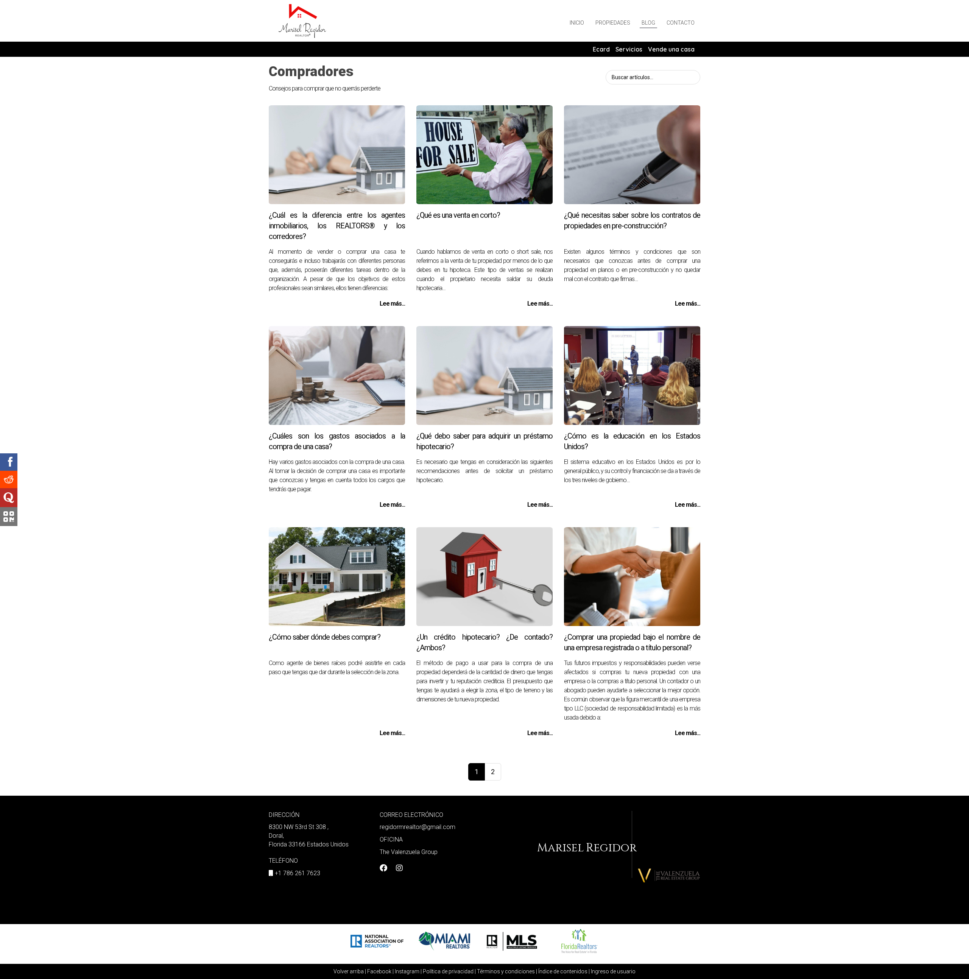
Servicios (628, 49)
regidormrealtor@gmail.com (417, 827)
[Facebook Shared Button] (8, 462)
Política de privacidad (448, 971)
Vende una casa (671, 49)
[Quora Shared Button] (8, 497)
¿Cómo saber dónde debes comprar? (324, 637)
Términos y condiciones (506, 971)
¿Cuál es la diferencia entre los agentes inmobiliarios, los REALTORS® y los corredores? (337, 226)
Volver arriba (348, 971)
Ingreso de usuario (613, 971)
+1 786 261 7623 (297, 873)
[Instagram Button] (399, 869)
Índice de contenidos (562, 971)
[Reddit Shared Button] (8, 479)
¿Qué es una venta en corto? (458, 215)
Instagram (407, 971)
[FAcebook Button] (383, 869)
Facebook (379, 971)
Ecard (601, 49)
